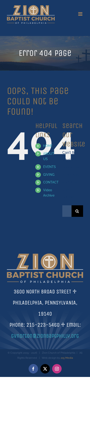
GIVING (48, 174)
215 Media (67, 357)
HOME (47, 146)
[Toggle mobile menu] (80, 14)
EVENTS (49, 167)
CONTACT (51, 182)
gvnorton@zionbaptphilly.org (45, 336)
